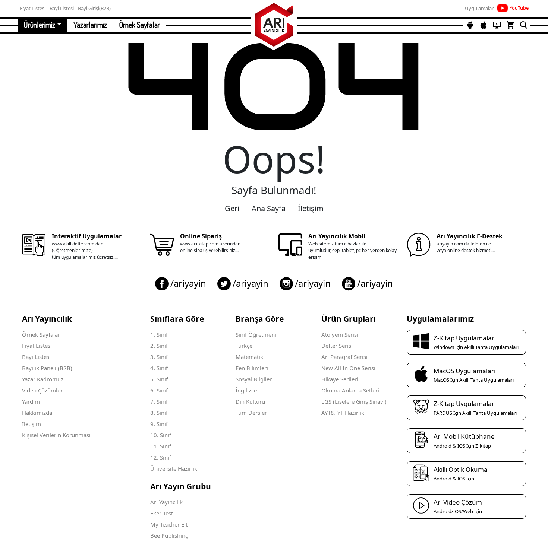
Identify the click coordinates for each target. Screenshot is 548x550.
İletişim (311, 208)
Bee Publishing (169, 535)
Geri (232, 208)
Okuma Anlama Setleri (350, 390)
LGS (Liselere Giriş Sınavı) (354, 401)
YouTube (519, 7)
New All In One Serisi (348, 368)
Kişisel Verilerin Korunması (56, 435)
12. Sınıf (160, 457)
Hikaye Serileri (339, 379)
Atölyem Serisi (339, 334)
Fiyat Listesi (37, 345)
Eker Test (161, 513)
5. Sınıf (159, 379)
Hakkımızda (37, 412)
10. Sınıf (160, 435)
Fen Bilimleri (252, 368)
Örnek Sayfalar (139, 24)
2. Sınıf (159, 345)
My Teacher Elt (169, 524)
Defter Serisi (337, 345)
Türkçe (244, 345)
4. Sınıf (159, 368)
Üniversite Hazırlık (173, 468)
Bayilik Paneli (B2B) (47, 368)
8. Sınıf (159, 412)
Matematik (249, 356)
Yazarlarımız (90, 24)
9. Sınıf (159, 423)
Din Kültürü (250, 401)
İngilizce (246, 390)
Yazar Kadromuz (42, 379)
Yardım (31, 401)
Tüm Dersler (251, 412)
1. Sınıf (159, 334)
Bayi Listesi (36, 356)
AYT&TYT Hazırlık (342, 412)
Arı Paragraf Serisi (344, 356)
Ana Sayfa (269, 208)
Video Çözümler (42, 390)
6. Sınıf (159, 390)
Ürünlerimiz (39, 24)
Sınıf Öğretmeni (256, 334)
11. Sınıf (160, 446)
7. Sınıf (159, 401)
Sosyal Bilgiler (254, 379)
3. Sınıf (159, 356)
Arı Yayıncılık (166, 502)
